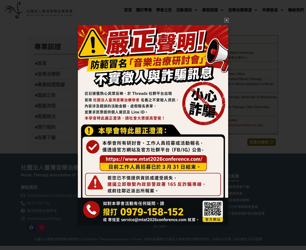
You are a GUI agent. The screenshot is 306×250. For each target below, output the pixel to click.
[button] (226, 20)
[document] (153, 125)
